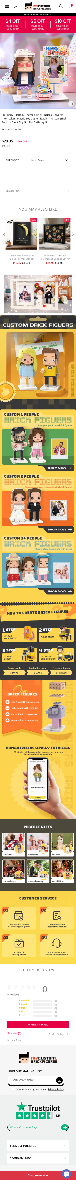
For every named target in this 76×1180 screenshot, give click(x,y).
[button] (4, 241)
